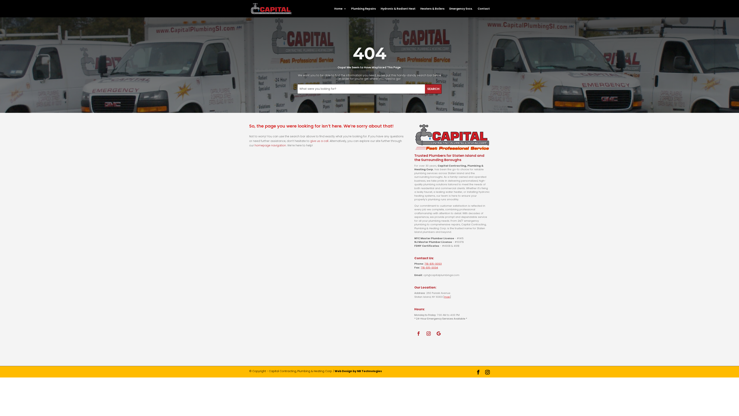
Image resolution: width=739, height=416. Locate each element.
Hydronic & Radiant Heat (398, 9)
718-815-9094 (429, 267)
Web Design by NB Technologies (358, 371)
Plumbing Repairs (363, 9)
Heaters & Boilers (432, 9)
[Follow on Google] (438, 333)
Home (338, 9)
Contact (484, 9)
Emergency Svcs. (461, 9)
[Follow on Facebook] (418, 333)
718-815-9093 (433, 264)
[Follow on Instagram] (428, 333)
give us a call (319, 141)
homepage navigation (270, 145)
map (447, 297)
